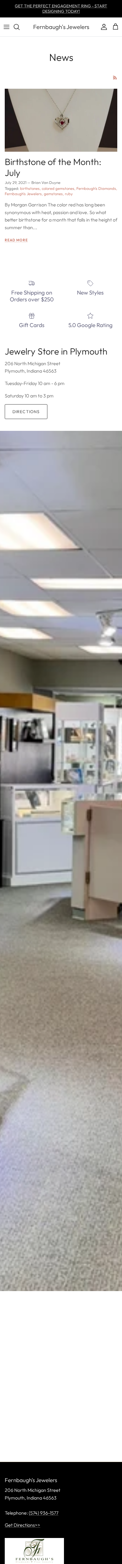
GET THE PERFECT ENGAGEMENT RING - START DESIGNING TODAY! (61, 8)
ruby (69, 193)
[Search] (19, 26)
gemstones (53, 193)
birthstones (30, 188)
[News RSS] (115, 77)
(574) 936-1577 (43, 1513)
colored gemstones (58, 188)
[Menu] (6, 26)
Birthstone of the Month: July (53, 167)
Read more (16, 240)
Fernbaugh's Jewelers (23, 193)
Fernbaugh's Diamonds (96, 188)
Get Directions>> (22, 1525)
